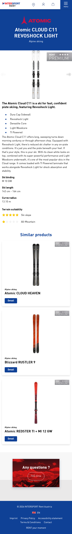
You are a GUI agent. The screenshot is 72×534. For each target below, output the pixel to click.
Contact (48, 522)
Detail (11, 301)
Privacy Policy (28, 518)
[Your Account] (44, 4)
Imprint (14, 518)
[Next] (68, 74)
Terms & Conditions (30, 522)
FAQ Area (36, 476)
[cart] (54, 4)
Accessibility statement (50, 518)
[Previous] (3, 74)
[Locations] (34, 4)
